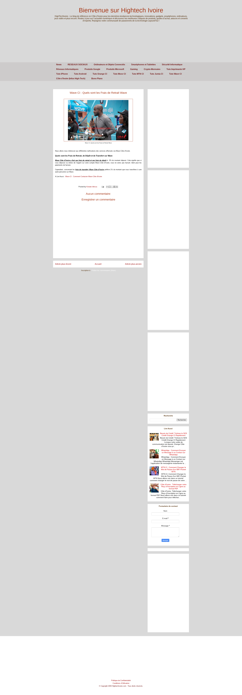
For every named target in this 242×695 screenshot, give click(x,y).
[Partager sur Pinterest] (117, 186)
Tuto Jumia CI (156, 74)
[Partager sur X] (112, 186)
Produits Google (92, 69)
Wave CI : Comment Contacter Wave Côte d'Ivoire (83, 176)
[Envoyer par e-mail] (107, 186)
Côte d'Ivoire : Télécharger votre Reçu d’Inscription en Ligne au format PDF (173, 486)
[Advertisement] (121, 44)
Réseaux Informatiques (67, 69)
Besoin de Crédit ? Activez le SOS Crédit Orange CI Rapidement (173, 434)
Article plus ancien (133, 264)
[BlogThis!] (109, 186)
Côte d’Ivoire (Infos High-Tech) (70, 78)
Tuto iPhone (62, 74)
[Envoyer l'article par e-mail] (102, 187)
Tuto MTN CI (138, 74)
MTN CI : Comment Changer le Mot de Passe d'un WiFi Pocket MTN (173, 469)
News (59, 64)
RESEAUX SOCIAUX (78, 64)
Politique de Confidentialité (121, 680)
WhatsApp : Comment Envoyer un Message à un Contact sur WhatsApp (173, 452)
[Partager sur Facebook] (114, 186)
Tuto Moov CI (119, 74)
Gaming (134, 69)
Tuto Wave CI (175, 74)
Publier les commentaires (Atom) (104, 270)
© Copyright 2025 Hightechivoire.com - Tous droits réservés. (121, 686)
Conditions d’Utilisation (121, 683)
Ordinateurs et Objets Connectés (109, 64)
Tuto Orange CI (100, 74)
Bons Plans (96, 78)
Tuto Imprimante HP (176, 69)
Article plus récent (63, 264)
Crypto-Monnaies (152, 69)
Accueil (98, 264)
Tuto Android (80, 74)
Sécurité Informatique (172, 64)
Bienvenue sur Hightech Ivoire (121, 10)
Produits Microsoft (115, 69)
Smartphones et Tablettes (143, 64)
